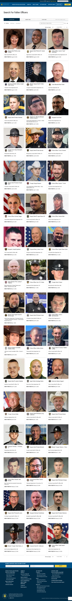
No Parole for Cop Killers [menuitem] (41, 573)
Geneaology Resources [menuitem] (41, 590)
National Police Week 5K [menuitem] (41, 579)
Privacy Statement (67, 598)
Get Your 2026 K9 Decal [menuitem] (25, 580)
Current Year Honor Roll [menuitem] (10, 573)
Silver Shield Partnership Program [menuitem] (57, 582)
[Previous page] (64, 27)
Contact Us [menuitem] (23, 585)
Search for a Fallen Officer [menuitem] (10, 572)
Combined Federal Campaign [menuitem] (56, 580)
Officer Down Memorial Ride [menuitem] (42, 581)
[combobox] (12, 23)
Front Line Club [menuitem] (54, 578)
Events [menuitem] (37, 578)
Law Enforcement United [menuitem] (55, 576)
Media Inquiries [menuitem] (24, 587)
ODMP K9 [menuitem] (22, 572)
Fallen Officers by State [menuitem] (10, 575)
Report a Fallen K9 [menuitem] (24, 577)
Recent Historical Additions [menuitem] (11, 578)
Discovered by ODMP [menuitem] (10, 579)
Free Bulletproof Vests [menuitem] (41, 588)
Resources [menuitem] (38, 584)
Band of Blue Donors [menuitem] (55, 575)
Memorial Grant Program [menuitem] (41, 575)
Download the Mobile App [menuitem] (41, 591)
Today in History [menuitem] (9, 576)
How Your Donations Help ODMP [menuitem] (57, 572)
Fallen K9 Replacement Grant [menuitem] (42, 576)
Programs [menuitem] (38, 572)
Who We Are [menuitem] (23, 583)
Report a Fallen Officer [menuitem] (9, 581)
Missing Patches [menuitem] (9, 582)
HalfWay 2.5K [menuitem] (39, 582)
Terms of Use (62, 598)
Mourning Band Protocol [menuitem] (41, 587)
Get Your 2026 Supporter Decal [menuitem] (57, 573)
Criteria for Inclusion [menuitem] (9, 584)
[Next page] (67, 27)
